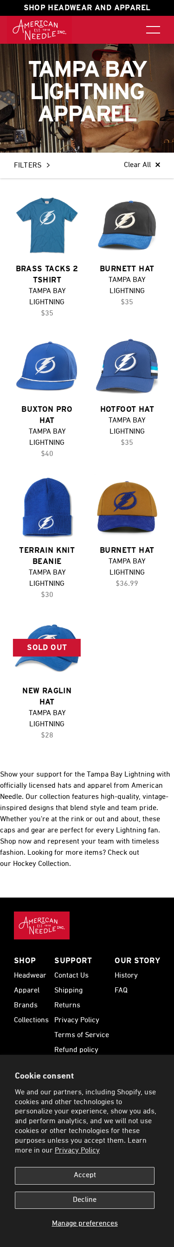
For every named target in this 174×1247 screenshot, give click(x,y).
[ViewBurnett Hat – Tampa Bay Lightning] (127, 225)
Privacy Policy (77, 1150)
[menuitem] (39, 29)
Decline (85, 1200)
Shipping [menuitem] (68, 990)
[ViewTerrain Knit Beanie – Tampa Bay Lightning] (47, 507)
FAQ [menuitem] (121, 990)
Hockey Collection (41, 864)
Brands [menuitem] (26, 1005)
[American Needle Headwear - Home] (42, 925)
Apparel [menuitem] (26, 990)
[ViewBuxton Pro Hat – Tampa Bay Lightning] (47, 366)
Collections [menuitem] (31, 1020)
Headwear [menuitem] (30, 975)
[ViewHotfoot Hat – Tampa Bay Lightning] (127, 366)
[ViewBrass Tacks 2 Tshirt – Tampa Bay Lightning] (47, 225)
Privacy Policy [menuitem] (76, 1020)
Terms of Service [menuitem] (81, 1035)
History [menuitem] (126, 975)
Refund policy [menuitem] (76, 1050)
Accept (85, 1175)
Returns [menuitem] (67, 1005)
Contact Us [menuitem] (71, 975)
